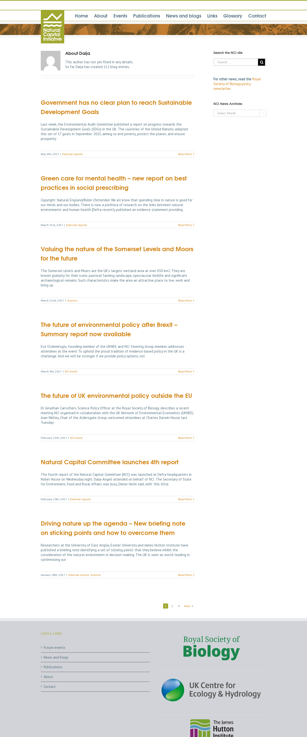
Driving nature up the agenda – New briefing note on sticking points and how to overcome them (113, 527)
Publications (53, 667)
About (48, 676)
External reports (72, 154)
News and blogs (56, 657)
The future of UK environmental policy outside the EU (116, 395)
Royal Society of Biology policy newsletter (237, 84)
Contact (50, 686)
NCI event (71, 371)
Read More (185, 154)
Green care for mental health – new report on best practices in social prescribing (114, 182)
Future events (54, 647)
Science (72, 300)
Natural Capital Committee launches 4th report (110, 461)
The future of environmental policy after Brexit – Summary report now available (109, 328)
